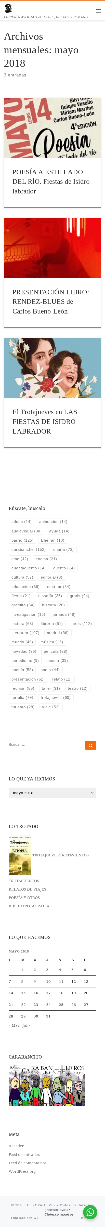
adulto (21, 521)
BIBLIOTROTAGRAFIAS (30, 905)
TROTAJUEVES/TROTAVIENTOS (60, 854)
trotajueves (56, 697)
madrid (58, 633)
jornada (64, 614)
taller (51, 688)
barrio (22, 540)
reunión (22, 688)
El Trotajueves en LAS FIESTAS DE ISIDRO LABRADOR (44, 421)
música (52, 642)
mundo (22, 642)
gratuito (23, 605)
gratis (79, 596)
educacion (25, 586)
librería (52, 623)
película (56, 651)
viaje (51, 707)
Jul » (26, 1025)
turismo (23, 707)
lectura (22, 623)
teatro (78, 688)
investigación (28, 614)
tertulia (22, 697)
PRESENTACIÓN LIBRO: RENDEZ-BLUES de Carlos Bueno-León (50, 301)
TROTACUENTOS (24, 880)
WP (36, 1218)
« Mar (14, 1025)
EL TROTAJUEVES (40, 1205)
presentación (28, 679)
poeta (50, 670)
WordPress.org (22, 1171)
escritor (59, 586)
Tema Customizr (81, 1218)
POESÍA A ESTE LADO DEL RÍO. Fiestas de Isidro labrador (51, 181)
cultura (22, 577)
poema (57, 660)
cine (19, 559)
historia (53, 605)
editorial (51, 577)
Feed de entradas (24, 1154)
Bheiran (52, 540)
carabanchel (28, 549)
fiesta (21, 596)
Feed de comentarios (28, 1162)
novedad (23, 651)
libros (81, 623)
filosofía (50, 596)
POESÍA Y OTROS (24, 897)
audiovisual (26, 531)
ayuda (59, 531)
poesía (22, 670)
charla (63, 549)
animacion (53, 521)
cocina (46, 559)
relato (62, 679)
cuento (64, 568)
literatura (25, 633)
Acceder (16, 1145)
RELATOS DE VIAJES (27, 889)
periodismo (25, 660)
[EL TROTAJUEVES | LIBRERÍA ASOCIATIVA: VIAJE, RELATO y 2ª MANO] (8, 8)
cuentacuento (28, 568)
